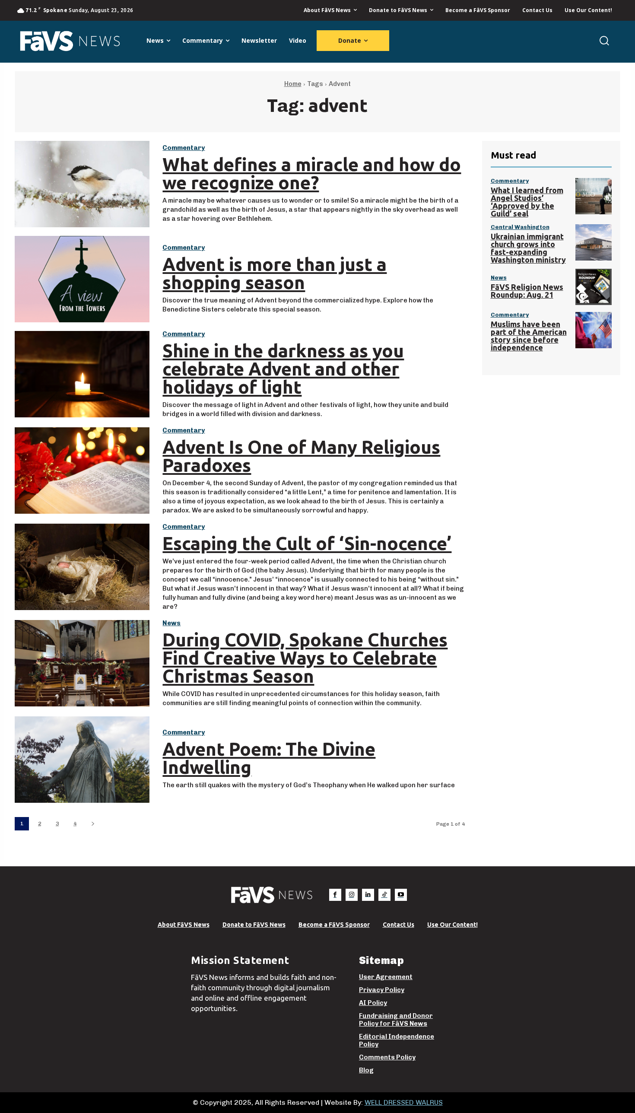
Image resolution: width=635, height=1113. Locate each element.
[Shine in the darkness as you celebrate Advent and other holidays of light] (82, 374)
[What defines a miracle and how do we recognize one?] (82, 184)
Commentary (183, 148)
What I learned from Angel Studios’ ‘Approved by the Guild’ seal (527, 202)
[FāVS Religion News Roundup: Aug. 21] (593, 287)
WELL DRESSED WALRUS (404, 1102)
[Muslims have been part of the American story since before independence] (593, 330)
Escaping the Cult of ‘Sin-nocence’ (306, 543)
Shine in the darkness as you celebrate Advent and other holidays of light (283, 368)
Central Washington (520, 227)
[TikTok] (384, 895)
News (171, 623)
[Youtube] (401, 895)
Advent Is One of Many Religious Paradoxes (301, 456)
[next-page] (93, 823)
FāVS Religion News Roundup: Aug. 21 (527, 291)
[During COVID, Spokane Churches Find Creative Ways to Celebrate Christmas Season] (82, 663)
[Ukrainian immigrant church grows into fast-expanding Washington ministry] (593, 242)
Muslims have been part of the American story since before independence (529, 336)
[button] (604, 40)
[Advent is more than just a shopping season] (82, 279)
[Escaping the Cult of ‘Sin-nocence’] (82, 567)
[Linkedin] (368, 895)
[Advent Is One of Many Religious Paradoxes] (82, 470)
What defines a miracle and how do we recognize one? (311, 173)
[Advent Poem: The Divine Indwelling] (82, 759)
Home (293, 84)
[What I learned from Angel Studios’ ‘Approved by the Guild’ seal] (593, 196)
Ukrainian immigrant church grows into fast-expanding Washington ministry (528, 248)
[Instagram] (352, 895)
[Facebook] (335, 895)
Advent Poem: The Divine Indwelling (268, 758)
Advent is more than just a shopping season (274, 273)
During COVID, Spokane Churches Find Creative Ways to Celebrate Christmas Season (305, 658)
